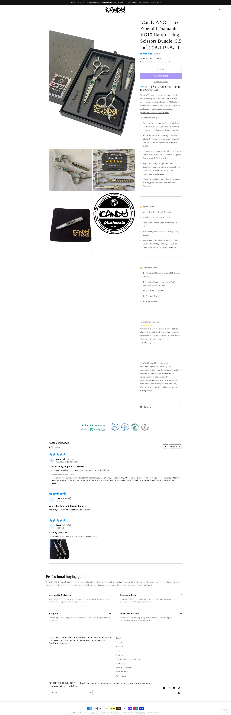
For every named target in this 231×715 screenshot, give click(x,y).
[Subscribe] (90, 692)
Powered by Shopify (92, 713)
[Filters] (165, 446)
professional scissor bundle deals (154, 112)
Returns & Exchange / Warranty (128, 659)
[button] (5, 9)
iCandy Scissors (80, 713)
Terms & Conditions (123, 667)
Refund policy (121, 676)
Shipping (154, 62)
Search (118, 638)
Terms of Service (122, 672)
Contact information (154, 713)
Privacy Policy (121, 663)
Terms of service (128, 713)
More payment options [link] (161, 81)
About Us (119, 642)
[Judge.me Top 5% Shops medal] (145, 427)
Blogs (118, 651)
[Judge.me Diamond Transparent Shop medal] (125, 427)
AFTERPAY (120, 646)
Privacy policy (115, 713)
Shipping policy (140, 713)
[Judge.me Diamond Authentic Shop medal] (115, 427)
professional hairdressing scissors (155, 109)
